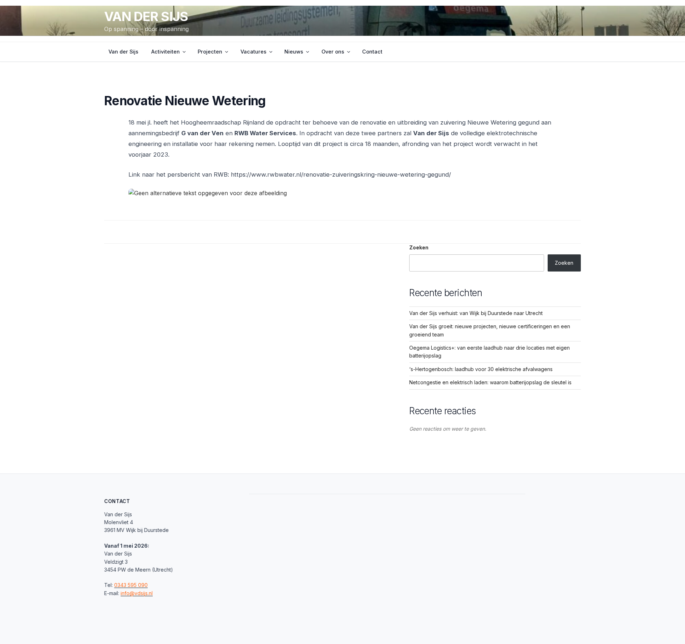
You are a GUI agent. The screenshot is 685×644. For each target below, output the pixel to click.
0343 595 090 (131, 585)
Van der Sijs (146, 16)
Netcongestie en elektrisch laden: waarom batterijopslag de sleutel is (490, 382)
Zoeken (418, 247)
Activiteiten (165, 52)
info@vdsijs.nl (137, 593)
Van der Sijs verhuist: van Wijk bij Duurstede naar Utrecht (476, 313)
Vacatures (253, 52)
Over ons (332, 52)
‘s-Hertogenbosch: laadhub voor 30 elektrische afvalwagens (481, 369)
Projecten (210, 52)
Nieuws (293, 52)
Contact (372, 52)
